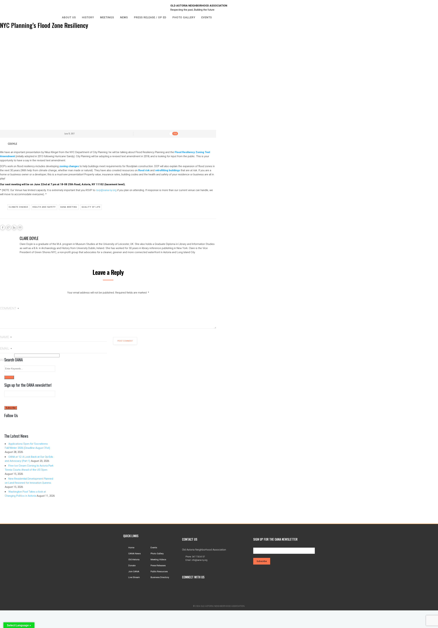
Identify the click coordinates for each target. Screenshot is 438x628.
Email (6, 348)
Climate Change (18, 207)
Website (7, 360)
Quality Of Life (91, 207)
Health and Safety (44, 207)
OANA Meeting (68, 207)
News (124, 17)
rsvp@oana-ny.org (106, 190)
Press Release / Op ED (150, 17)
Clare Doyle (29, 238)
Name (5, 337)
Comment (9, 308)
